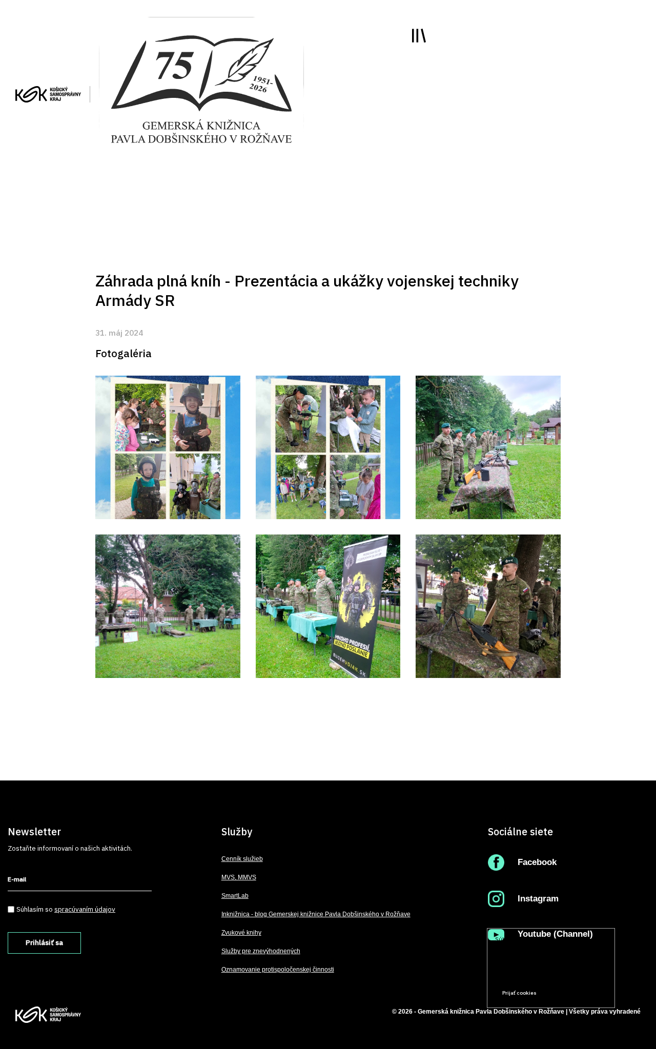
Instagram (538, 898)
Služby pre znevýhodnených (260, 951)
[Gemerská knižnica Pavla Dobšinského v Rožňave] (201, 88)
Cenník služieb (242, 858)
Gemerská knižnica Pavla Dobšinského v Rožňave (491, 1011)
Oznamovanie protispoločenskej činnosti (277, 969)
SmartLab (235, 895)
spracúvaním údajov (84, 909)
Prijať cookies (519, 993)
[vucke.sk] (48, 93)
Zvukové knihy (241, 932)
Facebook (537, 862)
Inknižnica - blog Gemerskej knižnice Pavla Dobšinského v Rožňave (316, 914)
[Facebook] (498, 862)
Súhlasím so (65, 909)
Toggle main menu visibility (419, 36)
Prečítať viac (574, 973)
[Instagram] (498, 898)
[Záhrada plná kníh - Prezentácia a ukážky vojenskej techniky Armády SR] (167, 447)
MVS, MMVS (238, 877)
